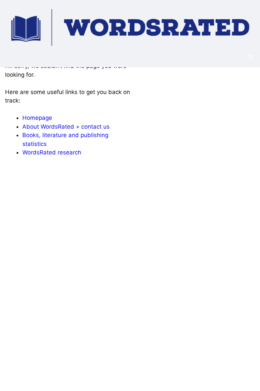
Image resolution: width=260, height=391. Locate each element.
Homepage (37, 117)
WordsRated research (51, 152)
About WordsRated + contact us (66, 126)
